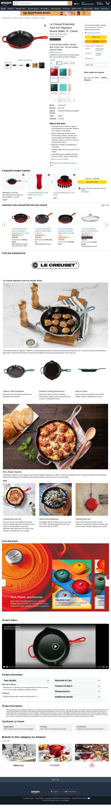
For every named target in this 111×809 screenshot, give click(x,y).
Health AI (10, 8)
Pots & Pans (35, 18)
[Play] (4, 667)
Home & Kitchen (6, 18)
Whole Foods (76, 8)
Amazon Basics (33, 8)
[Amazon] (6, 3)
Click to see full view (25, 60)
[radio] (8, 65)
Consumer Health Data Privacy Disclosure (57, 798)
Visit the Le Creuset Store (58, 34)
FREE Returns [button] (55, 52)
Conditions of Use (28, 798)
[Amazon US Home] (35, 792)
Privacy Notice (39, 798)
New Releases (56, 8)
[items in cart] (107, 3)
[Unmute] (107, 667)
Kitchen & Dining (18, 18)
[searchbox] (42, 3)
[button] (3, 9)
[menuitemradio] (103, 667)
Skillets (43, 18)
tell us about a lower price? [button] (25, 696)
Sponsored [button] (5, 741)
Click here (6, 690)
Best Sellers (45, 8)
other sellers (75, 55)
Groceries (66, 8)
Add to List (89, 65)
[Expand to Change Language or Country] (61, 792)
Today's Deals (88, 8)
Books (97, 8)
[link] (39, 181)
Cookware (27, 18)
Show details (85, 192)
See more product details (59, 159)
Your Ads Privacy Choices (79, 798)
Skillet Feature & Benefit (12, 629)
